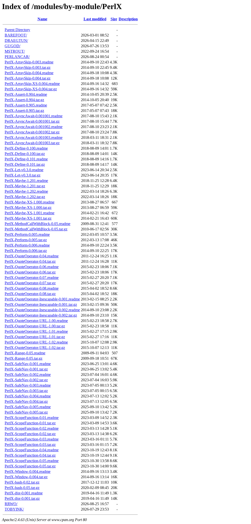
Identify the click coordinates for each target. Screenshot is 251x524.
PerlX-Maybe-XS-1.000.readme (29, 202)
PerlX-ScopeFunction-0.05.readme (32, 461)
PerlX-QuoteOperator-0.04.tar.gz (30, 261)
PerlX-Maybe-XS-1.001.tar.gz (28, 218)
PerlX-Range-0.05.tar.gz (23, 358)
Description (128, 19)
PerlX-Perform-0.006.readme (27, 245)
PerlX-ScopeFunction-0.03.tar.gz (30, 444)
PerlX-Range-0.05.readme (25, 353)
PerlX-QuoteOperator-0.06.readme (32, 267)
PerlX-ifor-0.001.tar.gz (22, 498)
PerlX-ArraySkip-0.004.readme (29, 73)
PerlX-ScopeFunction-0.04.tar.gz (30, 455)
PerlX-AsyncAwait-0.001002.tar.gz (32, 132)
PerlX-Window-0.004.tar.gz (26, 477)
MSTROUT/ (15, 51)
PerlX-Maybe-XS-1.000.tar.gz (28, 207)
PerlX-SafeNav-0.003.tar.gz (26, 391)
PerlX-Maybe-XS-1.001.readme (29, 213)
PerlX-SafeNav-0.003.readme (28, 385)
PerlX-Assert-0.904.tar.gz (24, 100)
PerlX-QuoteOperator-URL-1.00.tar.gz (35, 326)
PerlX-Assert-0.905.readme (26, 105)
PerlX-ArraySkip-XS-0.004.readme (32, 84)
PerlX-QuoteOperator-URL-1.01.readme (36, 331)
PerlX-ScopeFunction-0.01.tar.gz (30, 423)
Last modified (95, 19)
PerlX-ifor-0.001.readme (24, 493)
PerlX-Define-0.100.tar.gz (25, 154)
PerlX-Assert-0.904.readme (26, 94)
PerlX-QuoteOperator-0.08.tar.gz (30, 294)
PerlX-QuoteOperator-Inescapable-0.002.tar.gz (41, 315)
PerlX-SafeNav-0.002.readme (28, 374)
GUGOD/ (12, 46)
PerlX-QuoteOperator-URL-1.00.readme (36, 321)
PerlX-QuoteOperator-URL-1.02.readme (36, 342)
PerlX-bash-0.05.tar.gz (22, 488)
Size (114, 19)
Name (42, 19)
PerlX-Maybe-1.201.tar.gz (25, 186)
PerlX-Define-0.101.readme (26, 159)
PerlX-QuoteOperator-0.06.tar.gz (30, 272)
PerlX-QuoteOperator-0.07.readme (32, 277)
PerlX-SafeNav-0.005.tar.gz (26, 412)
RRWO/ (11, 504)
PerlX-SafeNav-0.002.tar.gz (26, 380)
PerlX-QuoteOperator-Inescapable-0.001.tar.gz (41, 304)
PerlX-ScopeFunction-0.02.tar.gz (30, 434)
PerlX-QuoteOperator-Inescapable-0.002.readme (42, 310)
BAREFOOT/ (16, 35)
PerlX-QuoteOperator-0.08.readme (32, 288)
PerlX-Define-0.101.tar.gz (25, 164)
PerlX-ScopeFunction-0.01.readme (32, 418)
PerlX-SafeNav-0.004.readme (28, 396)
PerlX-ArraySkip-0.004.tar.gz (27, 78)
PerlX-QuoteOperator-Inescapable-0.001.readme (42, 299)
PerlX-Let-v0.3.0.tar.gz (22, 175)
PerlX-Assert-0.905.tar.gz (24, 110)
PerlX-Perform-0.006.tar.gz (26, 251)
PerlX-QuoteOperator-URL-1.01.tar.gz (35, 337)
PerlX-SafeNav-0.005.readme (28, 407)
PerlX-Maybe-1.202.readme (26, 191)
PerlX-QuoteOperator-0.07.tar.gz (30, 283)
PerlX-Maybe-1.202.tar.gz (25, 197)
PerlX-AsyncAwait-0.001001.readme (34, 116)
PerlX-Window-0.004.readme (27, 471)
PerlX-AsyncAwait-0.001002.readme (34, 127)
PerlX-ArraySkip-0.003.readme (29, 62)
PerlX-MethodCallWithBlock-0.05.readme (37, 224)
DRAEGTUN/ (16, 40)
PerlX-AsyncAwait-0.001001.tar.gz (32, 121)
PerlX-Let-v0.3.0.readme (24, 170)
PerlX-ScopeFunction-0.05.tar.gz (30, 466)
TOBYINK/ (14, 509)
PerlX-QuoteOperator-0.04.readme (32, 256)
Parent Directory (17, 30)
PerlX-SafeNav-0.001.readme (28, 364)
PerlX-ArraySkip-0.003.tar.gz (27, 67)
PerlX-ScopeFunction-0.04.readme (32, 450)
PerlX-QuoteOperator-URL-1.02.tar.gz (35, 347)
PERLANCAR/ (17, 57)
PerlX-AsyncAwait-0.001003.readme (34, 137)
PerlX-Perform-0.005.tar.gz (26, 240)
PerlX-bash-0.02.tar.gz (22, 482)
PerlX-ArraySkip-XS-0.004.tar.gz (31, 89)
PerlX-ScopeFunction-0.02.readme (32, 428)
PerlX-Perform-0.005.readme (27, 234)
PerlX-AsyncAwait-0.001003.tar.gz (32, 143)
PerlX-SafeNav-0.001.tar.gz (26, 369)
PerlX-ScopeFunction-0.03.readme (32, 439)
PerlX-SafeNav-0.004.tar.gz (26, 401)
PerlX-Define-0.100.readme (26, 148)
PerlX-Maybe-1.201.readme (26, 181)
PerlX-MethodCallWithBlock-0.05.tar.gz (36, 229)
